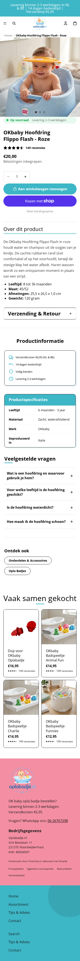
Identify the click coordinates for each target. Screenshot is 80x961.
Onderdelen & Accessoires (28, 560)
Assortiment (18, 904)
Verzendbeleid (17, 875)
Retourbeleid (64, 868)
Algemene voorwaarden (40, 868)
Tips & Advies (19, 912)
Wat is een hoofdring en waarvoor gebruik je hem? (35, 475)
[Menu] (5, 23)
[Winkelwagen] (75, 23)
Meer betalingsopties (40, 211)
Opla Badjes (17, 571)
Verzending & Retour (34, 313)
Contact (15, 920)
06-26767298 (58, 820)
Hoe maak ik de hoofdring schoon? (36, 521)
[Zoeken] (14, 23)
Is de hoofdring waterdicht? (30, 507)
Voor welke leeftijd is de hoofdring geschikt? (36, 492)
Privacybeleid (16, 868)
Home (8, 35)
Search (14, 934)
